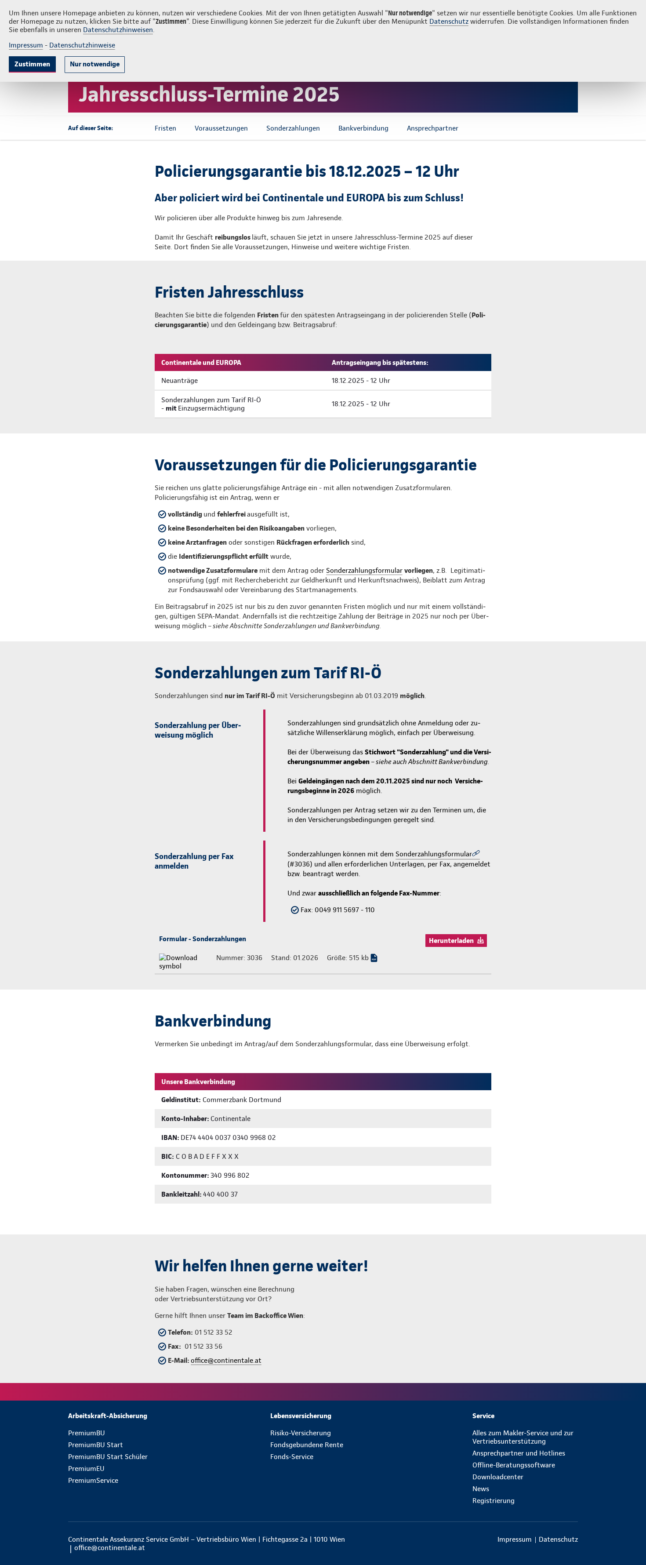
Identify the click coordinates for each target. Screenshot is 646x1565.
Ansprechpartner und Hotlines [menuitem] (518, 1453)
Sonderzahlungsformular (364, 570)
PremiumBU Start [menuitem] (95, 1445)
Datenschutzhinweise (82, 45)
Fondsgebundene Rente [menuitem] (306, 1445)
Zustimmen (32, 64)
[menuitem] (121, 1416)
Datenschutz (448, 21)
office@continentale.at (226, 1360)
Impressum (26, 45)
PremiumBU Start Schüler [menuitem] (108, 1456)
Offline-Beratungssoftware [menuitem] (513, 1465)
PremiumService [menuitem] (93, 1480)
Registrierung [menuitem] (493, 1500)
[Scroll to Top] (602, 756)
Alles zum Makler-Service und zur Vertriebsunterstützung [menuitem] (522, 1437)
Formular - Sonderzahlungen (202, 939)
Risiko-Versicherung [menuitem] (300, 1433)
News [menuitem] (480, 1489)
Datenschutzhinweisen (118, 29)
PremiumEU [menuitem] (86, 1468)
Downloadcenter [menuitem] (497, 1477)
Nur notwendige (95, 64)
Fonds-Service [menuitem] (291, 1456)
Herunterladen (451, 940)
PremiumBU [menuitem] (86, 1433)
